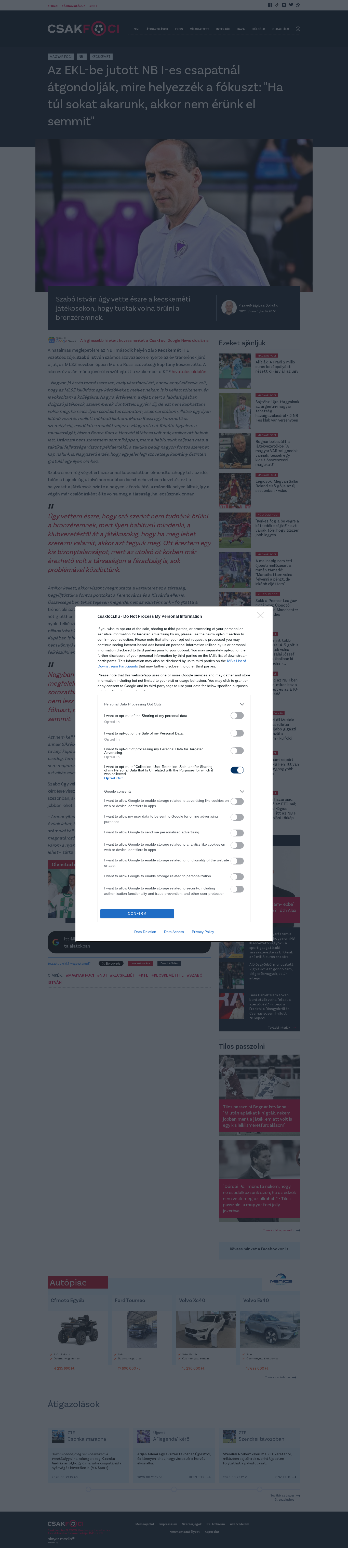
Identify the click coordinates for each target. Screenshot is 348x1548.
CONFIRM (137, 913)
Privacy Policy (203, 932)
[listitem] (174, 704)
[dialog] (174, 774)
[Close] (262, 617)
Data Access (174, 932)
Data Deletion (145, 932)
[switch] (237, 715)
